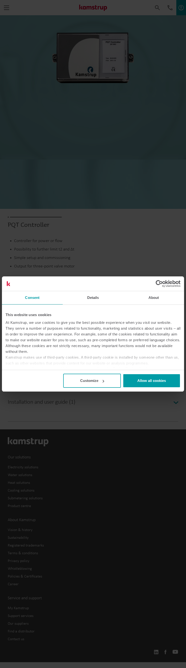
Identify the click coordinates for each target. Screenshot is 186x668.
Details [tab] (93, 298)
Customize (89, 381)
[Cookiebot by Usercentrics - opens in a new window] (159, 283)
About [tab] (153, 298)
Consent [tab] (32, 298)
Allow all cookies (151, 381)
